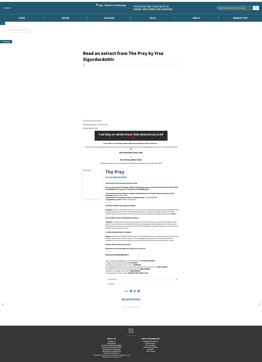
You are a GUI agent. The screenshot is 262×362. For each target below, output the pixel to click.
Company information (150, 341)
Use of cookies (150, 345)
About (196, 18)
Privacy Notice (70, 37)
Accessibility (111, 343)
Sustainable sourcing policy (111, 351)
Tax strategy (150, 351)
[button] (3, 304)
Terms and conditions (150, 347)
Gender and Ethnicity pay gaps (111, 345)
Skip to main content (6, 1)
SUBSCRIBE (6, 42)
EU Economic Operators (112, 353)
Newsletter (240, 18)
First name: (4, 29)
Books (65, 18)
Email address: (5, 31)
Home (22, 18)
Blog (153, 18)
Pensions (150, 349)
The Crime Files (102, 125)
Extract (95, 128)
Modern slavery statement (112, 349)
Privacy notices (150, 343)
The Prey (114, 172)
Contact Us (111, 341)
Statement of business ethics (112, 347)
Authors (109, 18)
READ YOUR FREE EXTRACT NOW (131, 152)
